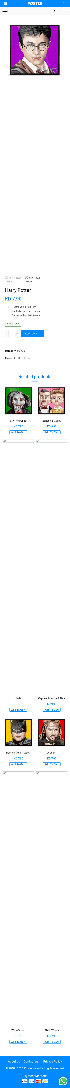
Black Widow (52, 1030)
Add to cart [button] (18, 432)
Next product (65, 11)
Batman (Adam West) (18, 752)
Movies (21, 351)
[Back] (5, 11)
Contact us (31, 1061)
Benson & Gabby (51, 420)
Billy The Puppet (18, 420)
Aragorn (51, 752)
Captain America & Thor (51, 698)
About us (14, 1061)
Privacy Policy (52, 1061)
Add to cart (33, 333)
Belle (18, 698)
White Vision (18, 1030)
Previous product (56, 11)
